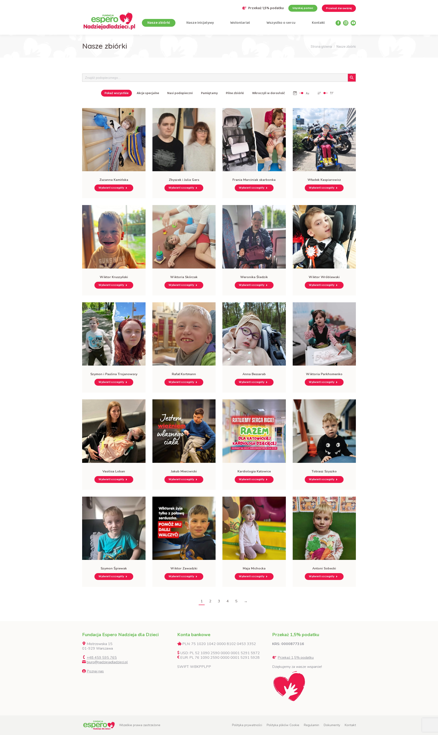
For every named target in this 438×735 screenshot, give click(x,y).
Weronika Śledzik (254, 277)
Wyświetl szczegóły (111, 188)
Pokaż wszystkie (116, 93)
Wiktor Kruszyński (114, 277)
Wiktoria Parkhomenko (324, 374)
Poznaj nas (95, 671)
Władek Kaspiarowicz (324, 180)
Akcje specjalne (148, 93)
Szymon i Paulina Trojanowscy (113, 374)
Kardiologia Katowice (254, 471)
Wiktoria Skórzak (184, 277)
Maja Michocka (254, 568)
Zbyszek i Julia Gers (184, 180)
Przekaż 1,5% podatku (266, 8)
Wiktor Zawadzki (183, 568)
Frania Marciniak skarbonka (254, 180)
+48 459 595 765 (102, 657)
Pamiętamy (209, 93)
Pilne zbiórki (235, 93)
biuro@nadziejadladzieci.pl (107, 662)
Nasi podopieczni (180, 93)
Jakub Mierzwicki (184, 471)
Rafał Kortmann (184, 374)
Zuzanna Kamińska (113, 180)
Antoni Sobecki (324, 568)
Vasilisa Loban (113, 471)
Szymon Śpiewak (114, 568)
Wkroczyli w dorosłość (268, 93)
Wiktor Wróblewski (324, 277)
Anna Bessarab (254, 374)
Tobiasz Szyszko (324, 471)
